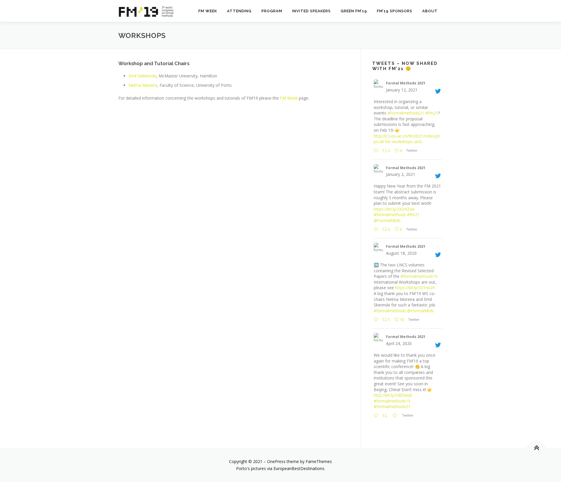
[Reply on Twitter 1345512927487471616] (376, 230)
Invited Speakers (311, 11)
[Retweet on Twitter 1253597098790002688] (386, 416)
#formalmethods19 (419, 276)
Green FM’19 (354, 11)
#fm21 (431, 113)
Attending (239, 11)
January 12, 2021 (402, 90)
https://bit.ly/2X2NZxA (394, 209)
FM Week (207, 11)
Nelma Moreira (143, 85)
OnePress (276, 461)
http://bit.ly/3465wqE (393, 395)
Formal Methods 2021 (405, 83)
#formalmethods (390, 214)
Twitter (411, 150)
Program (272, 11)
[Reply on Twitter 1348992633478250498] (376, 151)
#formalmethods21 (405, 113)
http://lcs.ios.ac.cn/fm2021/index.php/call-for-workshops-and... (407, 139)
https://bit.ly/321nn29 (415, 287)
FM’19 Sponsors (394, 11)
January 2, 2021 (400, 174)
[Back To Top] (536, 447)
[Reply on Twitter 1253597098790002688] (376, 416)
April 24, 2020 (399, 343)
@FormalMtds (387, 220)
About (430, 11)
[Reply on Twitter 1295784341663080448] (376, 320)
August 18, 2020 (401, 253)
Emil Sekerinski (142, 76)
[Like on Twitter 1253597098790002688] (396, 416)
